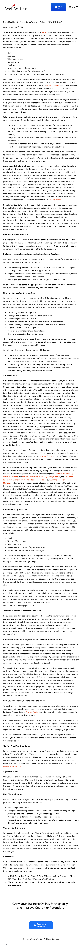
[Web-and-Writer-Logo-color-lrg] (15, 3)
